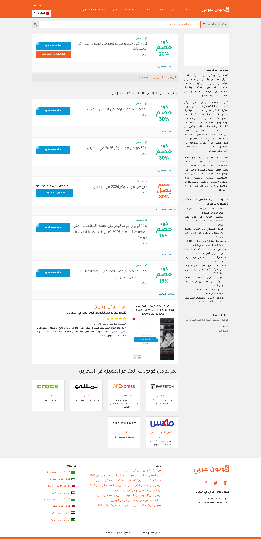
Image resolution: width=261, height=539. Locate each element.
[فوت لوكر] (206, 50)
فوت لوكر (144, 77)
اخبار (115, 10)
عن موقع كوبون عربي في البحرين (143, 470)
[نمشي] (86, 386)
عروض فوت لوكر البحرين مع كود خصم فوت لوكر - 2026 (129, 505)
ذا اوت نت (124, 432)
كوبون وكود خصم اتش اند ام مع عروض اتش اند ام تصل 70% (126, 485)
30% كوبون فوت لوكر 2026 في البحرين (117, 148)
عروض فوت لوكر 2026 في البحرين (120, 187)
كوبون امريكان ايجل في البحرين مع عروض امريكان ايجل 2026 (126, 495)
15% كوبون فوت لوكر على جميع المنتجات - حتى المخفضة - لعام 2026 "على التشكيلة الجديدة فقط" (110, 232)
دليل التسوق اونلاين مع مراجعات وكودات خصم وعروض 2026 (126, 475)
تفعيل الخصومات (54, 193)
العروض (159, 77)
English (37, 5)
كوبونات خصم (130, 10)
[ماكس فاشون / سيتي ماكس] (162, 423)
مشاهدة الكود (53, 46)
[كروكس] (48, 386)
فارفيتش (162, 396)
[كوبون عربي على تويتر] (215, 483)
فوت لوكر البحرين (110, 307)
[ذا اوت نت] (124, 423)
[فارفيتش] (162, 386)
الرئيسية (188, 10)
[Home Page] (211, 470)
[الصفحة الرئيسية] (215, 10)
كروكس (48, 396)
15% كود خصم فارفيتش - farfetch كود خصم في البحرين (129, 480)
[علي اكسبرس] (124, 386)
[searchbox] (120, 24)
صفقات (147, 10)
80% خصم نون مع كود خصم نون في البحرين (136, 500)
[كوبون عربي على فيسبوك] (206, 483)
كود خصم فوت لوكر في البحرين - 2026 (116, 110)
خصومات (161, 10)
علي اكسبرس (124, 396)
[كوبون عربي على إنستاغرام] (225, 483)
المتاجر (175, 10)
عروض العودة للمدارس (95, 10)
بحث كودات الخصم (216, 24)
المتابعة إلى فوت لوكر (53, 54)
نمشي (86, 396)
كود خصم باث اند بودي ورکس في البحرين (138, 490)
